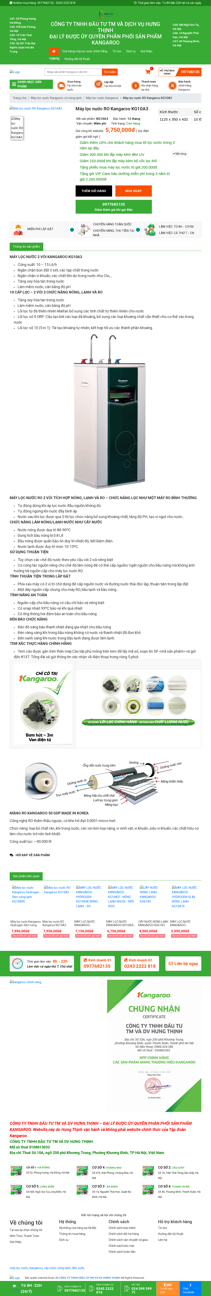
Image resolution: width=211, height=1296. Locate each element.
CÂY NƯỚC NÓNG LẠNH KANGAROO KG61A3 (153, 923)
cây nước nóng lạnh (57, 1268)
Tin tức (116, 51)
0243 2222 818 (140, 966)
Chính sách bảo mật (121, 1245)
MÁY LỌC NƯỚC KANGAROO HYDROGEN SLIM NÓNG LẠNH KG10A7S (185, 923)
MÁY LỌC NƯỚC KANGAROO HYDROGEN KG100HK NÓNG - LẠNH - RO (88, 923)
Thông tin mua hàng (72, 1233)
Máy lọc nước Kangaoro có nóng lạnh (56, 98)
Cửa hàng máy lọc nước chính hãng (84, 51)
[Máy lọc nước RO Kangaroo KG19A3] (57, 901)
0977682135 (190, 72)
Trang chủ (19, 98)
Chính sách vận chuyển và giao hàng (128, 1240)
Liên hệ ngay (186, 963)
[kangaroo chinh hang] (57, 982)
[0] (147, 72)
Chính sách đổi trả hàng (124, 1233)
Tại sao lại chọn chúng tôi (26, 1230)
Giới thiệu (146, 51)
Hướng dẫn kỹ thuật (77, 59)
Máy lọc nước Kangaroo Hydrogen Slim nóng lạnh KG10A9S (26, 923)
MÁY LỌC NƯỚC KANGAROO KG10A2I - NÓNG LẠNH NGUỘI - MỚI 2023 (120, 923)
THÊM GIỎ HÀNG (93, 191)
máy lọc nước (19, 1268)
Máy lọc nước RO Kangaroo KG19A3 (54, 923)
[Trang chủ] (15, 1277)
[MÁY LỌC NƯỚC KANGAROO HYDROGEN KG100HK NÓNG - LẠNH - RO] (89, 901)
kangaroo (36, 1268)
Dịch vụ (131, 51)
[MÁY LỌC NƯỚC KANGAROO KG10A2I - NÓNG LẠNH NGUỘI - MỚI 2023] (121, 901)
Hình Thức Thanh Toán (24, 1236)
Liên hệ (55, 59)
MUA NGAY (133, 191)
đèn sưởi (78, 1268)
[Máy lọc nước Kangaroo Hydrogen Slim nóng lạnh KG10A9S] (26, 901)
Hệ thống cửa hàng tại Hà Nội (77, 1228)
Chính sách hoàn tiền (122, 1251)
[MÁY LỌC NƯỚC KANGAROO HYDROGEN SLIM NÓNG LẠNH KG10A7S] (185, 901)
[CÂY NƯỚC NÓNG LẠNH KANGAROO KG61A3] (153, 901)
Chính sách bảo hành (122, 1228)
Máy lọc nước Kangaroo (102, 98)
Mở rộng (180, 153)
